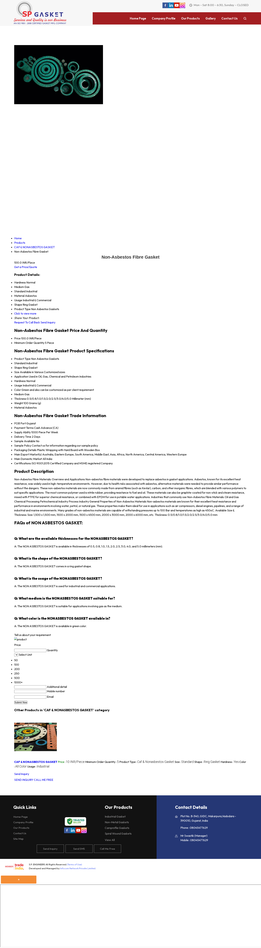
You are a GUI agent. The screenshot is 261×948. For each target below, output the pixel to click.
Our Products (190, 18)
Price (17, 338)
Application (21, 376)
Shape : (207, 762)
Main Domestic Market (28, 459)
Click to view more (25, 313)
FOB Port (20, 423)
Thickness (20, 398)
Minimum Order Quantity (29, 343)
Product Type (22, 358)
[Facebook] (165, 7)
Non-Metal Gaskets (117, 822)
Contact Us (229, 18)
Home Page (138, 18)
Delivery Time (22, 436)
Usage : (38, 766)
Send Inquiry (47, 322)
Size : (184, 762)
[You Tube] (177, 7)
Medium (19, 394)
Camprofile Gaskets (117, 828)
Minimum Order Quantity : (102, 762)
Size (16, 372)
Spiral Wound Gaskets (118, 833)
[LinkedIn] (171, 7)
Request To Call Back (27, 322)
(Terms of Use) (74, 864)
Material (19, 407)
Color (17, 390)
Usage (18, 385)
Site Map (18, 838)
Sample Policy (22, 445)
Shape (18, 367)
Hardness (20, 381)
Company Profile (163, 18)
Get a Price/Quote (25, 267)
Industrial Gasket (115, 816)
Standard (20, 363)
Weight (18, 403)
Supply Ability (22, 432)
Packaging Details (25, 450)
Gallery (210, 18)
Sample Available (24, 441)
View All (110, 840)
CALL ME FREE (43, 780)
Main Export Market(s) (28, 454)
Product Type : (146, 762)
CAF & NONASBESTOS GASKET (35, 762)
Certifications (22, 463)
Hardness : (230, 762)
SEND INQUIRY (23, 780)
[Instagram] (182, 7)
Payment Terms (24, 428)
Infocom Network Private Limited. (78, 868)
